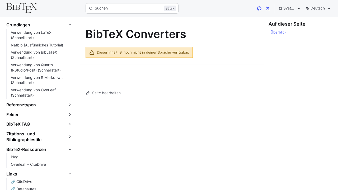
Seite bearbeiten (106, 93)
